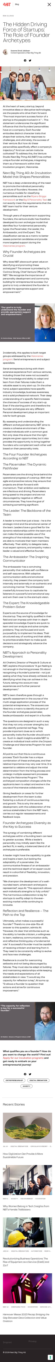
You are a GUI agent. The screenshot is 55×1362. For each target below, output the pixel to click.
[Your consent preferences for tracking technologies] (50, 1357)
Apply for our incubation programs (23, 1058)
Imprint (7, 1342)
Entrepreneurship (14, 1080)
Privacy (33, 1341)
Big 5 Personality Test (35, 200)
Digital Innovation (38, 1080)
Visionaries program (14, 246)
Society (26, 1086)
